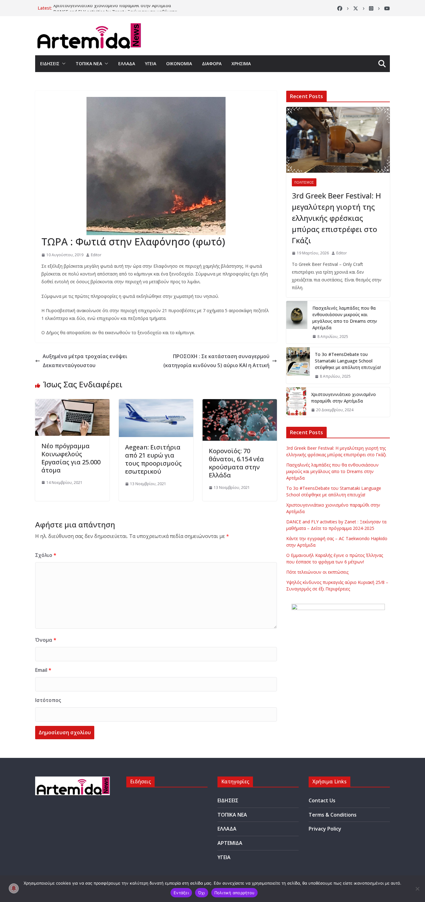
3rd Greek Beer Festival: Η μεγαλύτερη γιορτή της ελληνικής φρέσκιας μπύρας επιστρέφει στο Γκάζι (336, 217)
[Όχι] (417, 889)
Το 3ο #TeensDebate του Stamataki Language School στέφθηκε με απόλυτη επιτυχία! (348, 360)
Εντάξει (181, 892)
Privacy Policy (325, 828)
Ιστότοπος (48, 700)
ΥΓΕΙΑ (150, 63)
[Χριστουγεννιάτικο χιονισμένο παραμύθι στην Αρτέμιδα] (296, 402)
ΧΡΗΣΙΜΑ (241, 63)
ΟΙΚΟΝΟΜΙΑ (179, 63)
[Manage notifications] (14, 888)
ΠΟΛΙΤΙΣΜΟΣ (304, 182)
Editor (96, 254)
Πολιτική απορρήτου (234, 892)
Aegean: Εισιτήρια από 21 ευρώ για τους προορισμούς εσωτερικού (153, 459)
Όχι (201, 892)
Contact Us (322, 800)
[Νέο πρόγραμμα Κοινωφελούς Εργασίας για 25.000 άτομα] (72, 403)
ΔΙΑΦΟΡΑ (212, 63)
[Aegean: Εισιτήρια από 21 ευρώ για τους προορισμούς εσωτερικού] (156, 403)
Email (43, 670)
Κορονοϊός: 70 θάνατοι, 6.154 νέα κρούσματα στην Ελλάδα (236, 463)
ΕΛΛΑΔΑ (126, 63)
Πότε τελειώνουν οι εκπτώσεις (317, 572)
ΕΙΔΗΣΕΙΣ (49, 63)
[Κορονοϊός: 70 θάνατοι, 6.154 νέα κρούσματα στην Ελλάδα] (240, 403)
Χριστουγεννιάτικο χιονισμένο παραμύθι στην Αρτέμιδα (112, 8)
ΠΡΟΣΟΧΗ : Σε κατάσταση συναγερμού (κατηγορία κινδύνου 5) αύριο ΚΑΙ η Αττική (216, 361)
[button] (62, 63)
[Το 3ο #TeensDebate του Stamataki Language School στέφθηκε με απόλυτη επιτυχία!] (298, 365)
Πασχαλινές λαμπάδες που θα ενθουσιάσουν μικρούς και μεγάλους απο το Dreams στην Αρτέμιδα (344, 317)
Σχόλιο (45, 555)
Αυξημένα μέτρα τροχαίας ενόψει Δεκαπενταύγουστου (85, 361)
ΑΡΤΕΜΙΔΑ (229, 843)
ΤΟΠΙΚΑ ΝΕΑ (89, 63)
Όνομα (45, 639)
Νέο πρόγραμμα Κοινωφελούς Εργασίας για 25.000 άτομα (70, 458)
